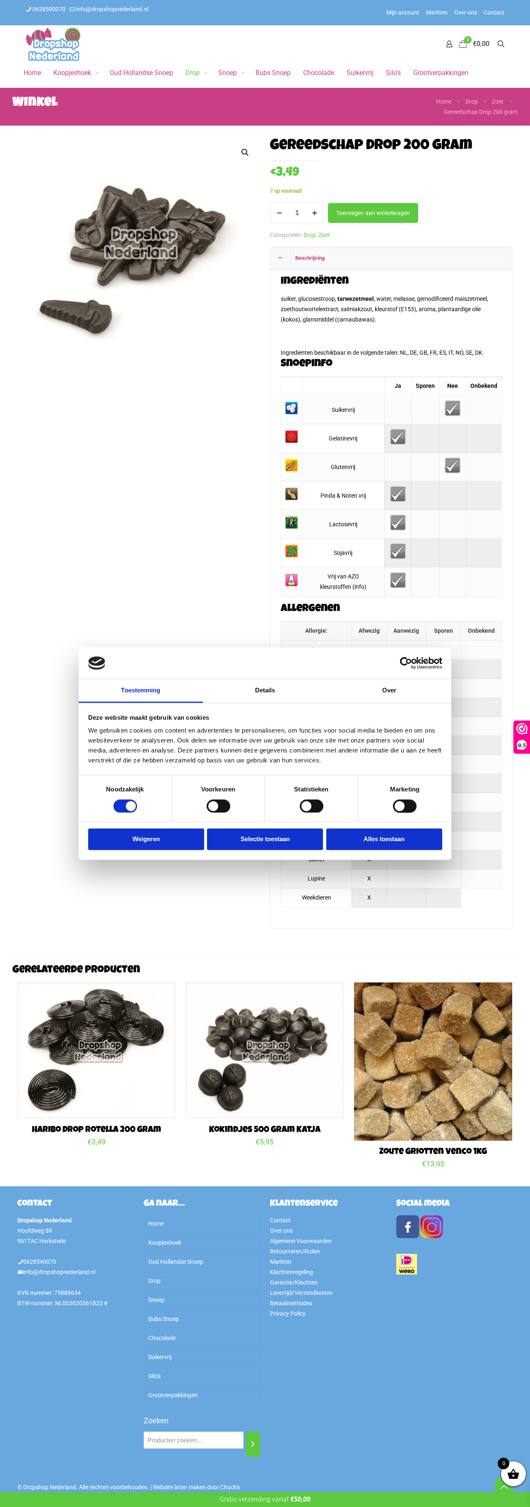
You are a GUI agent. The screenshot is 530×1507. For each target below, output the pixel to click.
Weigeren (146, 839)
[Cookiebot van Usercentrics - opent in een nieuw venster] (406, 663)
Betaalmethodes (291, 1303)
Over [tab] (389, 690)
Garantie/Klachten (294, 1282)
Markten (437, 12)
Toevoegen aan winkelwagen (373, 213)
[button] (245, 152)
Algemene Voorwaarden (301, 1241)
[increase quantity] (314, 213)
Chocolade (162, 1338)
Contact (494, 12)
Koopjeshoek (164, 1242)
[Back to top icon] (504, 1487)
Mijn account (402, 12)
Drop (471, 101)
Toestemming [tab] (140, 690)
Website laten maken (179, 1487)
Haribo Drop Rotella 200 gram (96, 1130)
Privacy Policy (288, 1313)
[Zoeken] (253, 1444)
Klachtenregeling (291, 1272)
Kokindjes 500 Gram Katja (264, 1130)
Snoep (156, 1300)
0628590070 (48, 9)
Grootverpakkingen (173, 1395)
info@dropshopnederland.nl (112, 9)
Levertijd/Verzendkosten (301, 1292)
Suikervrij (159, 1357)
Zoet (498, 101)
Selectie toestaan (265, 839)
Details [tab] (265, 690)
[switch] (218, 806)
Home (443, 101)
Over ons (465, 12)
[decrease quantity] (279, 213)
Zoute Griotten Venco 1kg (433, 1152)
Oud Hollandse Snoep (175, 1261)
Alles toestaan (384, 839)
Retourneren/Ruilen (295, 1251)
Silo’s (154, 1376)
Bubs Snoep (163, 1319)
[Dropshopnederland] (53, 44)
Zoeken (156, 1420)
